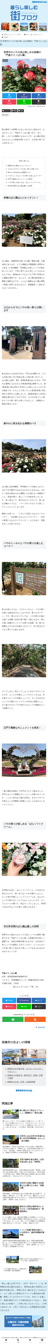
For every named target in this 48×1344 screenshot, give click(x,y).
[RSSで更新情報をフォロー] (35, 1019)
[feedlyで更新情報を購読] (13, 1019)
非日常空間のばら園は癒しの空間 (20, 186)
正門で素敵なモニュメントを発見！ (21, 179)
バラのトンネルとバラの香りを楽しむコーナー (25, 176)
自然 (21, 110)
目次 (21, 161)
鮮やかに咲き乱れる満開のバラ (19, 172)
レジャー (7, 110)
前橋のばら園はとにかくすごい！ (20, 166)
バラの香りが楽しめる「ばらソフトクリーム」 (25, 182)
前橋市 (6, 115)
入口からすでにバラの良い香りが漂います (23, 169)
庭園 (15, 110)
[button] (43, 646)
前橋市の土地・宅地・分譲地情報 (21, 1082)
